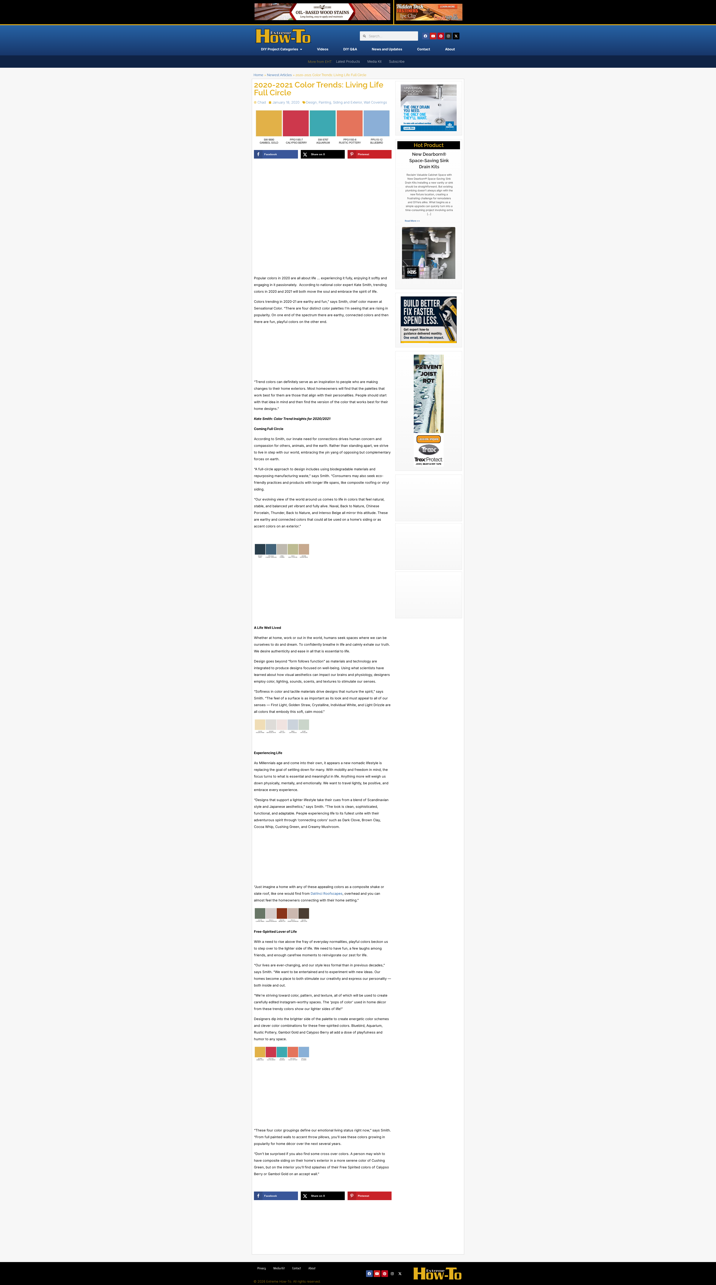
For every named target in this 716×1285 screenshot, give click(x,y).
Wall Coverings (375, 102)
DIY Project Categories (279, 49)
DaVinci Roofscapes (327, 893)
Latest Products (348, 61)
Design (311, 102)
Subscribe (396, 61)
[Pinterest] (440, 36)
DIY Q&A (350, 49)
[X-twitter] (456, 36)
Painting (325, 102)
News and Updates (387, 49)
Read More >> (412, 220)
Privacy (261, 1268)
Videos (322, 49)
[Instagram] (448, 36)
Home (258, 75)
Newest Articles (279, 75)
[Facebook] (425, 36)
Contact (423, 49)
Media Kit (374, 61)
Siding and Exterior (347, 102)
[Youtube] (433, 36)
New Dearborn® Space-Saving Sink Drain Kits (429, 160)
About (450, 49)
